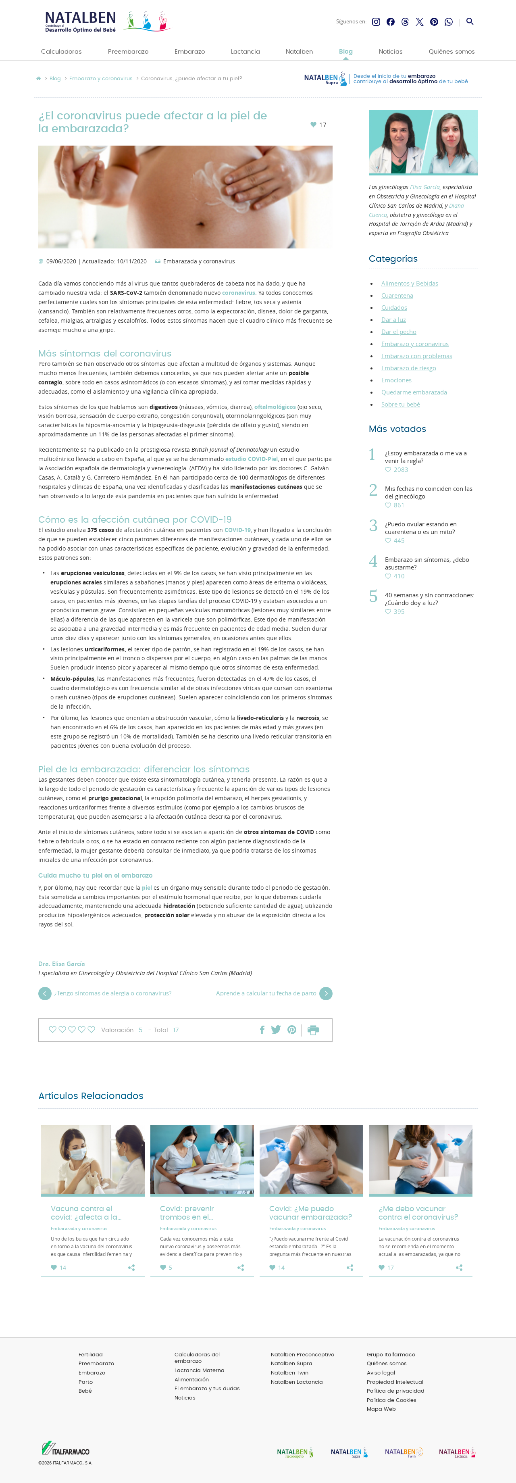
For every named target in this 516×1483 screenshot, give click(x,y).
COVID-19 (238, 530)
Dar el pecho (398, 331)
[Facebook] (391, 22)
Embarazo (190, 52)
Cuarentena (397, 295)
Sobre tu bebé (400, 404)
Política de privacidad (395, 1391)
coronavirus (238, 292)
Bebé (85, 1391)
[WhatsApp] (449, 22)
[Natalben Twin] (401, 1453)
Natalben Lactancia (297, 1382)
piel (147, 887)
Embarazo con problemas (416, 356)
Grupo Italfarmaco (391, 1355)
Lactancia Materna (200, 1370)
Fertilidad (91, 1355)
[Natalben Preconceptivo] (293, 1453)
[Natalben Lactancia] (455, 1453)
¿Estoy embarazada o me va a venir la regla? (426, 457)
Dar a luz (393, 319)
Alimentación (192, 1380)
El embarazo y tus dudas (207, 1388)
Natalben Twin (289, 1373)
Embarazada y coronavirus (199, 262)
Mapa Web (381, 1409)
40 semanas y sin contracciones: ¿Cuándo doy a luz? (429, 599)
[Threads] (405, 22)
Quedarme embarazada (414, 392)
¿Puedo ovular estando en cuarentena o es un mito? (421, 528)
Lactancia (245, 52)
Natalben (299, 52)
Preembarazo (128, 52)
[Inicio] (107, 22)
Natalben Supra (291, 1363)
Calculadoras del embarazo (197, 1358)
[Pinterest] (434, 22)
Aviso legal (381, 1373)
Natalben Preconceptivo (302, 1355)
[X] (420, 22)
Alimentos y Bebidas (409, 283)
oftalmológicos (275, 407)
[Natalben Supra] (347, 1453)
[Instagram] (376, 22)
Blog (346, 52)
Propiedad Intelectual (395, 1382)
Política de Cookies (391, 1400)
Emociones (396, 380)
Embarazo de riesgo (408, 368)
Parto (86, 1382)
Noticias (391, 52)
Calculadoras (61, 52)
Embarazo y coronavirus (101, 79)
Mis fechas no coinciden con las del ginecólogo (428, 492)
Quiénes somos (452, 52)
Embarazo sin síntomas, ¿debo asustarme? (427, 563)
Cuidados (394, 307)
